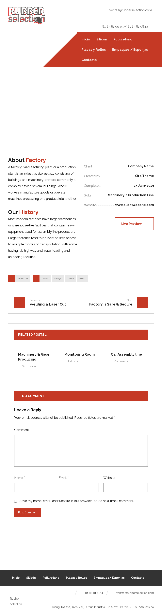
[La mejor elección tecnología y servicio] (26, 15)
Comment (22, 430)
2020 (46, 278)
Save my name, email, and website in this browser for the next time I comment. (77, 501)
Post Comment (27, 512)
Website (109, 478)
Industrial (23, 278)
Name (19, 478)
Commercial (29, 366)
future (70, 278)
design (57, 278)
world (82, 278)
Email (64, 478)
